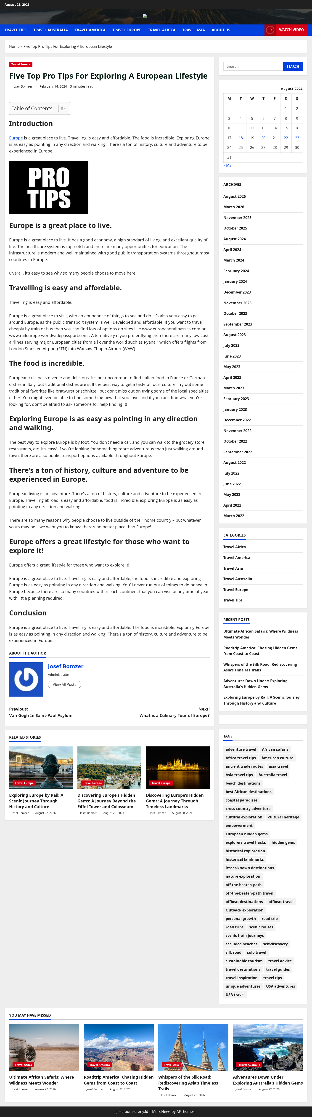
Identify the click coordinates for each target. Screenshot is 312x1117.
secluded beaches (241, 943)
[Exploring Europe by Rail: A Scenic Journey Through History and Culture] (41, 767)
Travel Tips (15, 29)
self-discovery (275, 943)
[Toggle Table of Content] (60, 108)
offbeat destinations (244, 901)
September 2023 (237, 324)
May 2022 (231, 494)
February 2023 (236, 398)
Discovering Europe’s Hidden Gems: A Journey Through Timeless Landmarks (175, 800)
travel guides (278, 969)
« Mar (228, 165)
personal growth (241, 918)
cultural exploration (244, 817)
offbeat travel (281, 901)
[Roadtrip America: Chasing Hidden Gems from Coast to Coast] (119, 1047)
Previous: (41, 712)
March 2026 (233, 206)
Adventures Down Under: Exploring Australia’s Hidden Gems (268, 1079)
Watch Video (291, 29)
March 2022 (233, 515)
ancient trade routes (244, 766)
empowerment (239, 825)
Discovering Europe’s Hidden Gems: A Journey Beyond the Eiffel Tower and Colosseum (106, 800)
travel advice (280, 960)
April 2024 (232, 249)
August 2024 (234, 238)
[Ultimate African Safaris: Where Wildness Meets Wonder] (44, 1047)
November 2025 (237, 217)
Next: (175, 712)
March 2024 (233, 260)
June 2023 (232, 356)
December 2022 (237, 419)
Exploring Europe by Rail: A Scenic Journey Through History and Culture (36, 800)
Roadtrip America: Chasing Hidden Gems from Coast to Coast (119, 1079)
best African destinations (249, 791)
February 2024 (236, 270)
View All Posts (64, 684)
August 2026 (234, 196)
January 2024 (235, 281)
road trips (234, 927)
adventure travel (241, 749)
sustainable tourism (244, 960)
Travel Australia (50, 29)
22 (286, 137)
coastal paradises (241, 800)
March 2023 (233, 387)
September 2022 (237, 451)
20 (263, 137)
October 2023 (235, 313)
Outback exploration (245, 910)
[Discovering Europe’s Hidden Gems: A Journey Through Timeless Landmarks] (178, 767)
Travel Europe (126, 29)
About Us (221, 29)
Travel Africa (161, 29)
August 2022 (234, 462)
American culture (277, 757)
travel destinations (243, 969)
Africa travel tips (241, 757)
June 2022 (232, 483)
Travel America (90, 29)
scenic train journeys (245, 935)
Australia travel (273, 774)
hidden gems (283, 842)
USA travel (235, 994)
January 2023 (235, 409)
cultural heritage (283, 817)
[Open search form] (259, 30)
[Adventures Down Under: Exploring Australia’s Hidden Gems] (268, 1047)
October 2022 (235, 441)
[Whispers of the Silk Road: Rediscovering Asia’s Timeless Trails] (193, 1047)
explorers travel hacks (246, 842)
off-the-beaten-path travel (249, 893)
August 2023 (234, 334)
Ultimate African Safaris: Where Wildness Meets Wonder (41, 1079)
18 (241, 137)
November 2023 (237, 302)
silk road (233, 952)
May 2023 (231, 366)
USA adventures (280, 986)
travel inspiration (242, 977)
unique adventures (243, 986)
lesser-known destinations (250, 867)
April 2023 (232, 377)
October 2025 (235, 228)
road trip (270, 918)
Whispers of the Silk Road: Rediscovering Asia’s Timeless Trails (188, 1082)
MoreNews (161, 1111)
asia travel (278, 766)
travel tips (272, 977)
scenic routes (261, 927)
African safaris (275, 749)
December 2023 (237, 292)
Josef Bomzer (22, 86)
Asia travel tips (239, 774)
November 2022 (237, 430)
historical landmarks (245, 859)
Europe (16, 138)
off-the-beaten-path (244, 884)
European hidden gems (247, 833)
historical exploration (245, 850)
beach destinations (243, 783)
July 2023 (231, 345)
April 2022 (232, 505)
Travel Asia (193, 29)
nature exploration (243, 876)
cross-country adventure (248, 808)
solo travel (256, 952)
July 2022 (231, 473)
